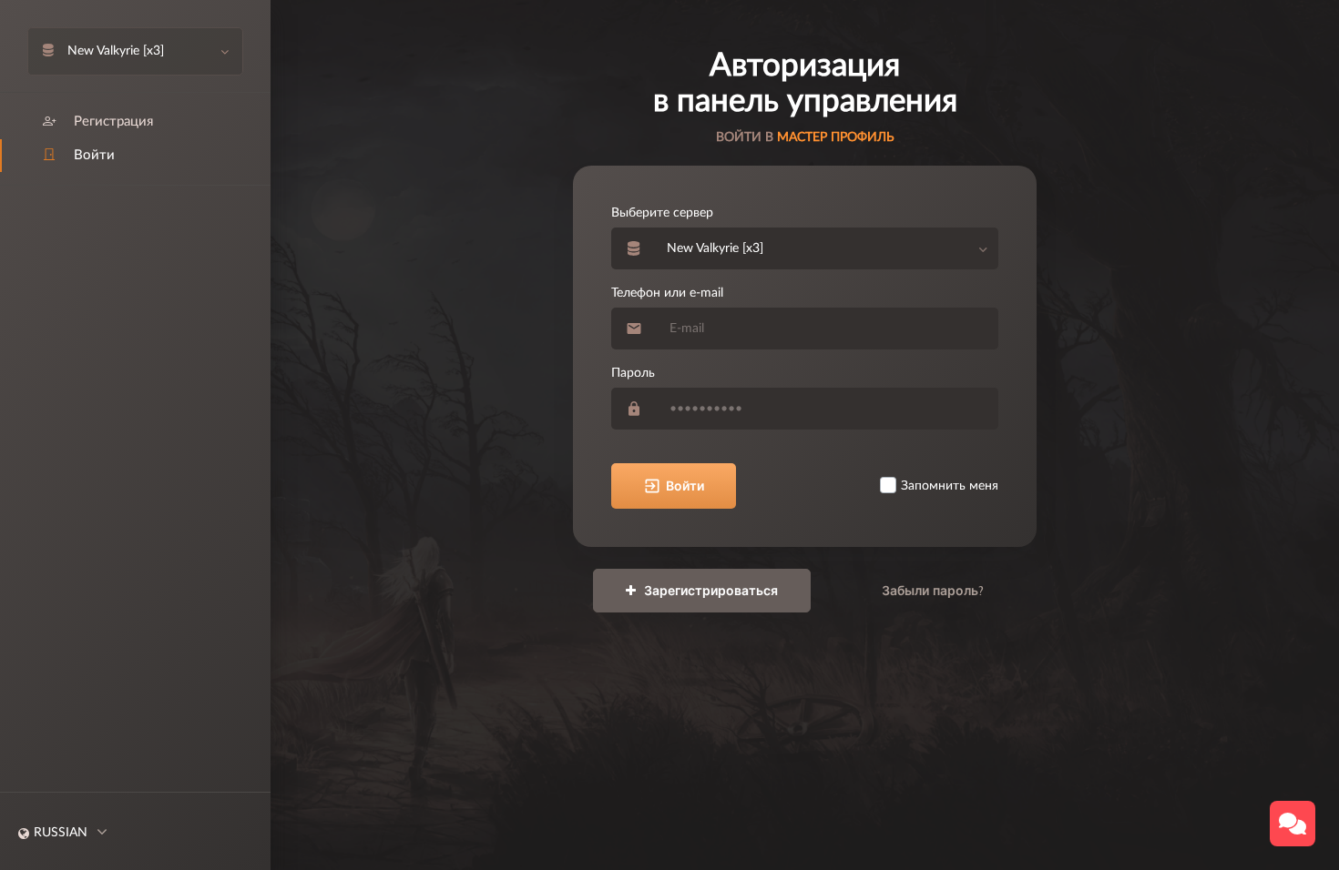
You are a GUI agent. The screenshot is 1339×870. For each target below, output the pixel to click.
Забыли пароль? (933, 590)
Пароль (633, 373)
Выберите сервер (662, 213)
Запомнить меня (949, 486)
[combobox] (827, 248)
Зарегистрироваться (709, 590)
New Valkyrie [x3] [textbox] (715, 248)
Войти (685, 486)
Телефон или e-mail (667, 293)
